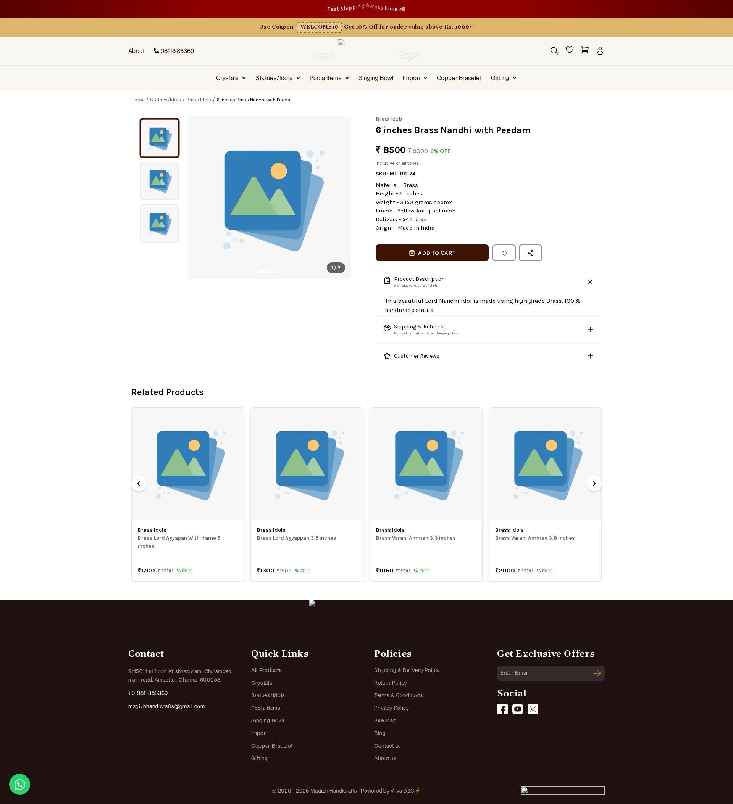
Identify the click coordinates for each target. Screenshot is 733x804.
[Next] (594, 483)
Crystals (227, 78)
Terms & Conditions (398, 695)
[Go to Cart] (584, 51)
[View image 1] (160, 138)
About (136, 51)
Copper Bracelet (459, 78)
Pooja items (326, 78)
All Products (266, 670)
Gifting (500, 78)
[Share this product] (530, 252)
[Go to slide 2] (272, 271)
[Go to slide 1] (263, 271)
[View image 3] (159, 223)
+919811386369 (148, 693)
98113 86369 (177, 51)
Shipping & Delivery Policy (407, 670)
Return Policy (390, 682)
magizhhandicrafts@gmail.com (166, 706)
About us (385, 758)
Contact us (387, 745)
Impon (411, 78)
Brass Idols (198, 100)
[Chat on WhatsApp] (19, 784)
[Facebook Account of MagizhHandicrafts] (502, 709)
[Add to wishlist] (504, 252)
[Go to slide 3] (278, 271)
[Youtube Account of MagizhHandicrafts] (517, 709)
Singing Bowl (376, 78)
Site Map (385, 720)
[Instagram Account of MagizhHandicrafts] (533, 709)
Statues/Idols (273, 78)
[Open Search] (554, 50)
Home (138, 100)
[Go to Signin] (600, 50)
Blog (380, 733)
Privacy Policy (391, 707)
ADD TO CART (436, 252)
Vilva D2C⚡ (406, 790)
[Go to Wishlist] (569, 51)
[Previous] (139, 483)
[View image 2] (159, 181)
